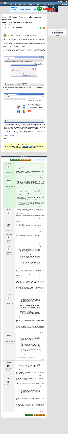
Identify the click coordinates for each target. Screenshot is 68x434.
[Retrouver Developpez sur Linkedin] (66, 4)
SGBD (50, 3)
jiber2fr (8, 209)
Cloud (20, 3)
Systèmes (62, 3)
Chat (24, 1)
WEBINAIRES (19, 4)
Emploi (36, 1)
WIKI (45, 4)
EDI (40, 3)
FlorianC (8, 163)
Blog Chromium (11, 135)
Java (33, 3)
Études (41, 1)
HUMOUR (52, 4)
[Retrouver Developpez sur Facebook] (65, 4)
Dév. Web (37, 3)
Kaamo (8, 222)
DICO (48, 4)
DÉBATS (41, 4)
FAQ (17, 1)
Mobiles (58, 3)
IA (22, 3)
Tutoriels (12, 1)
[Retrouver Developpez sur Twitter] (64, 4)
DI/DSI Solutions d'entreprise (12, 3)
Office (54, 3)
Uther (8, 378)
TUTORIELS (11, 4)
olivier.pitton (9, 234)
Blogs (20, 1)
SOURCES (37, 4)
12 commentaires (27, 24)
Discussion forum (58, 32)
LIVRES (24, 4)
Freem (8, 246)
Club (49, 1)
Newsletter (30, 1)
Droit (45, 1)
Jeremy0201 (9, 294)
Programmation (45, 3)
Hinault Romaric (18, 24)
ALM (25, 3)
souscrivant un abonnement (29, 146)
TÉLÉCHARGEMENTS (30, 4)
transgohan (9, 362)
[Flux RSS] (62, 4)
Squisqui (9, 180)
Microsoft (29, 3)
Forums (6, 1)
